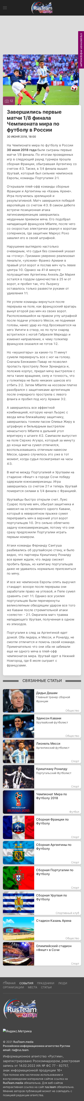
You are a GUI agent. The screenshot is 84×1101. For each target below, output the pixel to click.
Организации (13, 987)
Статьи (46, 987)
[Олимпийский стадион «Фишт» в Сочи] (42, 954)
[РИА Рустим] (20, 1009)
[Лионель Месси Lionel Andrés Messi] (42, 751)
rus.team (50, 1087)
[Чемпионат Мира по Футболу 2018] (42, 802)
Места (32, 987)
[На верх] (5, 982)
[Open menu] (5, 8)
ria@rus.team (20, 1050)
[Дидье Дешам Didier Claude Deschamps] (42, 701)
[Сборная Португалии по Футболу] (42, 878)
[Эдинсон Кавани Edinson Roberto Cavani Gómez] (42, 726)
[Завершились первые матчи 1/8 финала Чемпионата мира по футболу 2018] (41, 79)
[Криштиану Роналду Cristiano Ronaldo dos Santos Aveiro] (42, 776)
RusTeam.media (23, 1041)
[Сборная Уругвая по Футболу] (42, 903)
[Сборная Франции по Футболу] (42, 827)
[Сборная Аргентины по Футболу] (42, 852)
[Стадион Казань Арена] (42, 928)
